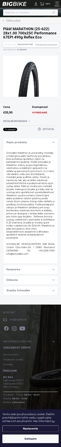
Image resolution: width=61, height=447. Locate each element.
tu (53, 421)
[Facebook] (6, 328)
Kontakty (8, 364)
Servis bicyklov (11, 354)
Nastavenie (30, 428)
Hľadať (54, 12)
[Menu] (57, 4)
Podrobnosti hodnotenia (46, 44)
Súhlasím (30, 438)
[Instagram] (13, 328)
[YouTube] (22, 328)
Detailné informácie (15, 121)
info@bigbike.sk (18, 319)
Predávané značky (13, 359)
